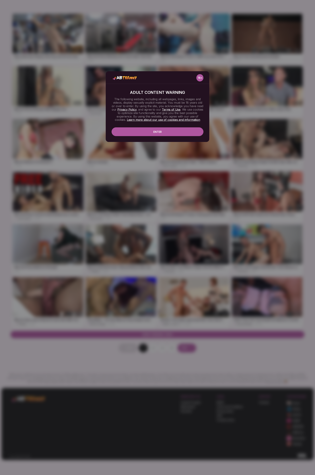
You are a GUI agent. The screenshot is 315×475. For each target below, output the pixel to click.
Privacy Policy (126, 109)
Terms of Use (171, 109)
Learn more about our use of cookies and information (163, 120)
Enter (157, 131)
